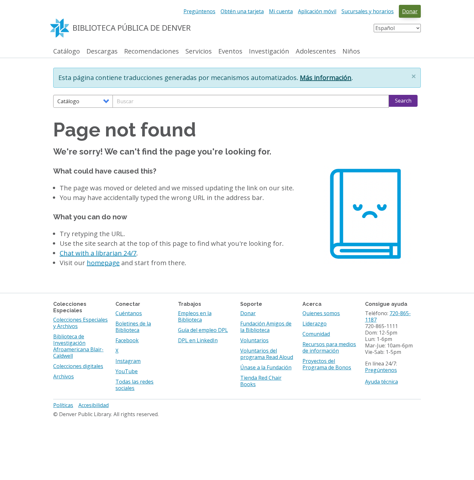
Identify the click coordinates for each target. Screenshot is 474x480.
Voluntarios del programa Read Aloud (266, 354)
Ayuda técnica (381, 381)
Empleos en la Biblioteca (195, 316)
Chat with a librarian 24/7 (98, 253)
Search (403, 100)
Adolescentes (316, 51)
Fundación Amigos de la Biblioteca (265, 327)
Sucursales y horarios (367, 11)
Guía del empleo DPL (203, 330)
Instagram (128, 361)
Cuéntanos (128, 313)
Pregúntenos (199, 11)
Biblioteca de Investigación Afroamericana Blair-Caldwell (78, 346)
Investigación (269, 51)
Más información (325, 77)
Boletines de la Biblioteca (133, 327)
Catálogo (66, 51)
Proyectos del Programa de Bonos (326, 364)
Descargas (102, 51)
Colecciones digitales (78, 366)
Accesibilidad (93, 405)
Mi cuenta (281, 11)
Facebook (127, 340)
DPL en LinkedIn (198, 340)
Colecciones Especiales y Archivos (80, 323)
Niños (351, 51)
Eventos (230, 51)
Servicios (198, 51)
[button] (413, 76)
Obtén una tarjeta (242, 11)
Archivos (63, 376)
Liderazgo (314, 323)
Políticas (63, 405)
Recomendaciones (151, 51)
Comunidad (316, 333)
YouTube (126, 371)
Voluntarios (254, 340)
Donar (410, 11)
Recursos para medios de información (329, 347)
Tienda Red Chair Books (260, 381)
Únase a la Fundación (265, 367)
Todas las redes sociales (134, 385)
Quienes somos (321, 313)
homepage (103, 262)
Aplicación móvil (317, 11)
